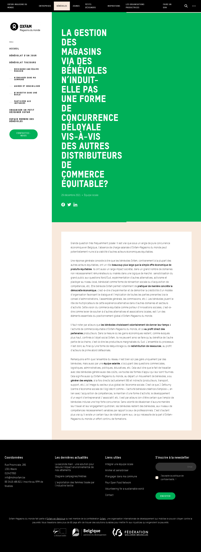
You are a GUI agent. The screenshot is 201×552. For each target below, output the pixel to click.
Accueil (14, 48)
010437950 (10, 473)
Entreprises (45, 6)
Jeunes (76, 6)
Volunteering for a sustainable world (124, 488)
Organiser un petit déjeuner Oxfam (21, 111)
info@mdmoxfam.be (15, 477)
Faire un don (167, 6)
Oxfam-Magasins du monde (17, 6)
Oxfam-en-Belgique (56, 518)
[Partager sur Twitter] (69, 204)
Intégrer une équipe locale (119, 464)
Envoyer (165, 496)
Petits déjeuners (90, 6)
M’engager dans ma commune (121, 476)
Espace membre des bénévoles (21, 120)
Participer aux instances (22, 102)
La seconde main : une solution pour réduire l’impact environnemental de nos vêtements (74, 467)
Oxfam (103, 518)
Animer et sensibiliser (27, 86)
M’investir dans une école (25, 94)
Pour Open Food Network (118, 482)
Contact (109, 494)
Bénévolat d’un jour (23, 55)
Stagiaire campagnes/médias (70, 476)
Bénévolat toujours (22, 62)
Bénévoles (62, 6)
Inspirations (114, 6)
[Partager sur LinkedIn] (75, 204)
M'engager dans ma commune (25, 78)
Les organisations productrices (135, 6)
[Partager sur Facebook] (63, 204)
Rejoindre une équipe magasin (26, 70)
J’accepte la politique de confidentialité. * (172, 477)
